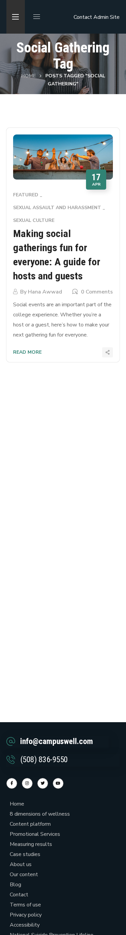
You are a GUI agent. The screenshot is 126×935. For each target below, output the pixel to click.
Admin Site (106, 17)
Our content (24, 874)
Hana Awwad (45, 292)
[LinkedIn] (42, 783)
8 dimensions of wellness (40, 814)
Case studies (25, 854)
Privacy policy (26, 915)
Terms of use (25, 904)
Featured (25, 195)
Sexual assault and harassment (57, 207)
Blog (15, 884)
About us (21, 864)
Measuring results (31, 844)
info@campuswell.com (56, 741)
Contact (83, 17)
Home (28, 76)
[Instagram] (27, 783)
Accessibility (25, 925)
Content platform (30, 824)
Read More (27, 352)
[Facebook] (11, 783)
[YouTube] (58, 783)
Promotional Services (35, 834)
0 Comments (97, 292)
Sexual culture (33, 220)
